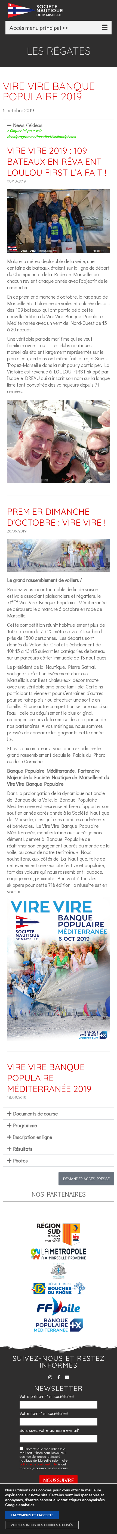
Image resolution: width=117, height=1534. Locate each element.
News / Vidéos (41, 130)
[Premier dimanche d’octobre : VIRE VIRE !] (58, 568)
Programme (25, 1125)
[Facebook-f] (59, 1377)
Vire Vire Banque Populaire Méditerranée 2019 (49, 1077)
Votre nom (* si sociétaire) (44, 1413)
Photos (20, 1160)
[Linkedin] (67, 1377)
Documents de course (35, 1113)
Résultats (22, 1149)
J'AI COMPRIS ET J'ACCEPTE (32, 1515)
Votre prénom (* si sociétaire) (47, 1396)
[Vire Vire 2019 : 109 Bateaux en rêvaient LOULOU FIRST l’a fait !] (58, 249)
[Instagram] (50, 1377)
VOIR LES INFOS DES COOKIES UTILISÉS (42, 1525)
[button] (58, 131)
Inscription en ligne (32, 1137)
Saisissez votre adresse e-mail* (49, 1430)
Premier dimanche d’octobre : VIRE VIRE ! (56, 517)
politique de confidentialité (38, 1464)
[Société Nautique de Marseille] (60, 10)
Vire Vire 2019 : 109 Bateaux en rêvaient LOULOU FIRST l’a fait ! (56, 161)
